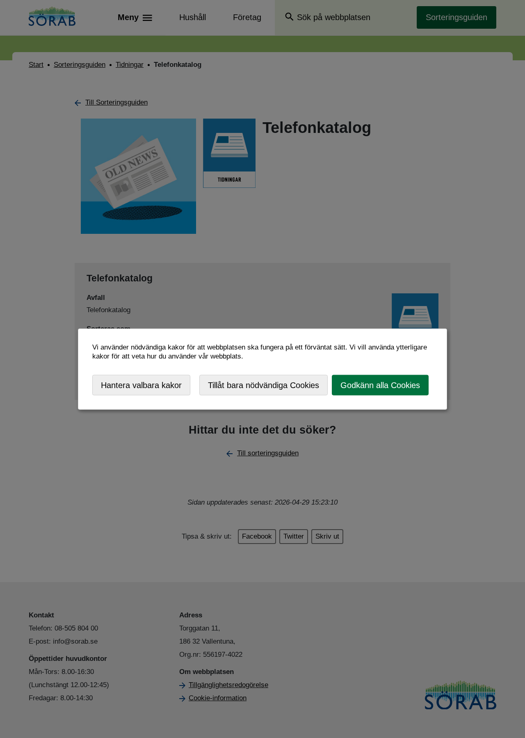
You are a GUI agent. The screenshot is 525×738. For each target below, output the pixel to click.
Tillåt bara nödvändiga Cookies (263, 384)
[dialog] (262, 369)
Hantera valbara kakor (141, 384)
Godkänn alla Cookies (380, 384)
